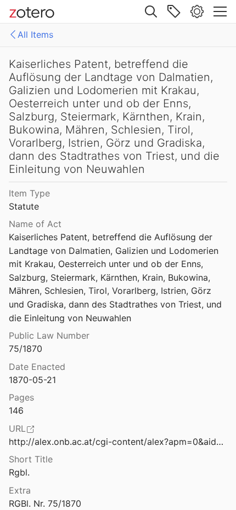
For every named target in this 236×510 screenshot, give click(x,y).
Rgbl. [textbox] (19, 472)
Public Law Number (49, 335)
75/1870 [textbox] (25, 348)
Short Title (31, 459)
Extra (20, 490)
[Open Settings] (197, 11)
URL (17, 428)
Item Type (29, 193)
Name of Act (35, 223)
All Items (35, 34)
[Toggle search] (150, 11)
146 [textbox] (16, 410)
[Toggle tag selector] (174, 11)
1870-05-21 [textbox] (32, 379)
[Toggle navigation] (220, 11)
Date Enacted (37, 366)
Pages (21, 397)
